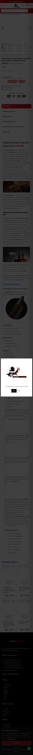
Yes (14, 391)
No (19, 391)
